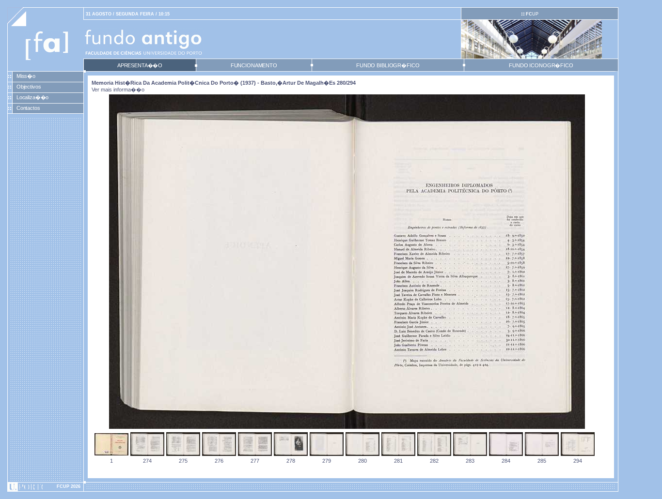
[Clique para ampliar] (347, 427)
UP (532, 14)
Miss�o (25, 76)
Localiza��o (32, 97)
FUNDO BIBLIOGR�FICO (387, 65)
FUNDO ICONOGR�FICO (541, 65)
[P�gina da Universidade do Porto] (45, 487)
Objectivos (28, 87)
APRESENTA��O (139, 65)
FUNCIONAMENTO (254, 65)
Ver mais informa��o (118, 89)
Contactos (28, 108)
